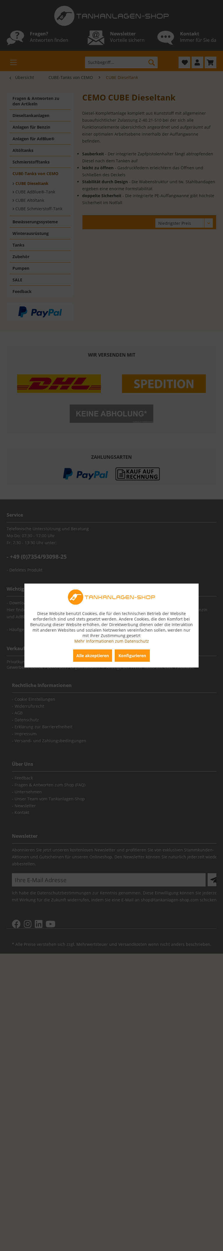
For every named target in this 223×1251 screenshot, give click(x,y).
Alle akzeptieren (92, 655)
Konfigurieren (132, 655)
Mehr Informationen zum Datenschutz (111, 641)
